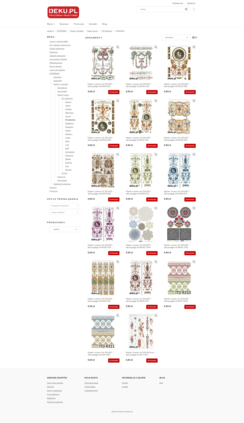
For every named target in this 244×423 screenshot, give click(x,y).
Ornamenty (70, 120)
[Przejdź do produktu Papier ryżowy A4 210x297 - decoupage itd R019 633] (102, 63)
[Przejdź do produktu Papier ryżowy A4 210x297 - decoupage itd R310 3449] (179, 278)
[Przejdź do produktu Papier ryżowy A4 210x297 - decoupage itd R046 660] (179, 117)
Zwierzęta (69, 127)
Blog (161, 383)
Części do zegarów (57, 70)
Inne (67, 166)
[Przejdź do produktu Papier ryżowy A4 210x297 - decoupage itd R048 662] (102, 170)
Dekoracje (54, 52)
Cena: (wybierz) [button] (57, 212)
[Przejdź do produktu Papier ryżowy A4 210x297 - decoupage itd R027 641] (141, 117)
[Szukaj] (186, 9)
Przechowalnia (90, 387)
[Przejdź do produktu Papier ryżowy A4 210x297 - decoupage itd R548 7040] (141, 224)
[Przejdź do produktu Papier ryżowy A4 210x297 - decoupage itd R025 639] (179, 63)
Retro (67, 141)
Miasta (68, 159)
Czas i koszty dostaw (55, 383)
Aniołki (68, 130)
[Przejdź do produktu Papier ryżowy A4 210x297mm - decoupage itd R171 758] (141, 331)
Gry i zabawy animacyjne (60, 45)
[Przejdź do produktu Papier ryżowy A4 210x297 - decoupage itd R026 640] (102, 117)
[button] (118, 47)
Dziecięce (69, 155)
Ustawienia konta (91, 391)
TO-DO (64, 173)
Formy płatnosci (53, 394)
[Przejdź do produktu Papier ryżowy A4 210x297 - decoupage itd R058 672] (141, 170)
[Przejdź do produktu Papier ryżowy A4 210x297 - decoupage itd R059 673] (179, 170)
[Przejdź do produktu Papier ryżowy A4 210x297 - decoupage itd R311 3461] (102, 331)
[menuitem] (53, 24)
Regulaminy (51, 398)
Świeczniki (58, 81)
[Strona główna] (63, 12)
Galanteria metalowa (62, 184)
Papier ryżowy (63, 95)
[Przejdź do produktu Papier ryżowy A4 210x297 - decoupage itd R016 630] (102, 278)
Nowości (53, 187)
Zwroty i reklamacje (54, 391)
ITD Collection (67, 98)
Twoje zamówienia (91, 383)
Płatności (50, 387)
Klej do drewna (56, 66)
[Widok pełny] (196, 37)
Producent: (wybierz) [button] (59, 206)
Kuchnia (68, 162)
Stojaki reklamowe (57, 48)
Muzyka (68, 170)
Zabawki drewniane (57, 56)
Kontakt (125, 383)
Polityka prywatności (55, 402)
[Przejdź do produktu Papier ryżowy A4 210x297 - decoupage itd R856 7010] (179, 224)
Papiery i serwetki (61, 84)
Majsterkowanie (56, 63)
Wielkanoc (69, 123)
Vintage (68, 109)
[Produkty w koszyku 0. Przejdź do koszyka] (194, 9)
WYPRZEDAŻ (54, 73)
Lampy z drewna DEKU (59, 41)
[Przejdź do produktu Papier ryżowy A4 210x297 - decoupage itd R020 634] (141, 63)
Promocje (53, 191)
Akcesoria (57, 77)
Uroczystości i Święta (58, 59)
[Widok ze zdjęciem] (193, 37)
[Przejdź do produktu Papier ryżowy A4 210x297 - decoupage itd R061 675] (141, 278)
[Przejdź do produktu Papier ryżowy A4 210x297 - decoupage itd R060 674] (102, 224)
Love (67, 145)
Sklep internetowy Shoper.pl (122, 412)
